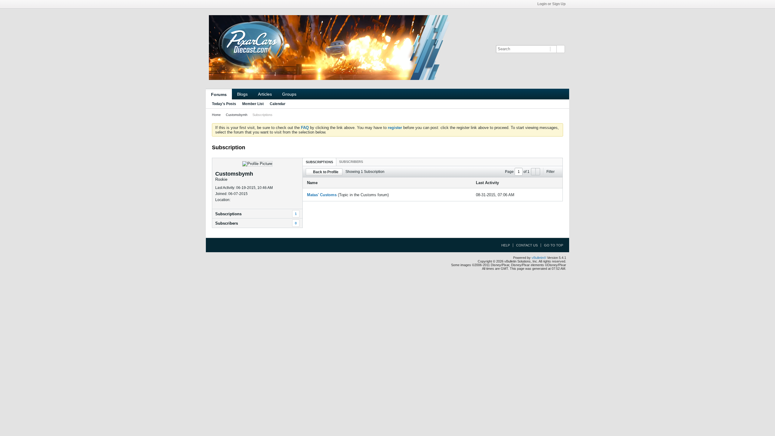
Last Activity (487, 182)
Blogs (242, 94)
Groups (289, 94)
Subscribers (226, 223)
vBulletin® (539, 257)
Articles (265, 94)
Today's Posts (224, 104)
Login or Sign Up (551, 4)
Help (505, 245)
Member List (253, 104)
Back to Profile (325, 172)
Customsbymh (236, 115)
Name (312, 182)
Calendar (277, 104)
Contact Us (527, 245)
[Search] (560, 49)
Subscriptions (228, 214)
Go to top (553, 245)
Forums (219, 94)
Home (216, 115)
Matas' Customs (322, 195)
